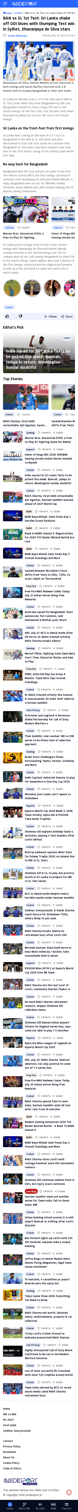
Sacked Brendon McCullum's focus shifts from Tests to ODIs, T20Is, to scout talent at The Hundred (47, 574)
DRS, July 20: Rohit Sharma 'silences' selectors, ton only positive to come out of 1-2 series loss (47, 1064)
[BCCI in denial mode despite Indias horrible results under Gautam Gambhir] (13, 892)
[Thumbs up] (7, 316)
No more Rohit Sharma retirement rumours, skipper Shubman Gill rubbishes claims (46, 1006)
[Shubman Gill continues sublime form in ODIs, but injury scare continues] (13, 1178)
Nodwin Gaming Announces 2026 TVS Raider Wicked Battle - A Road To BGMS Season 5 (49, 1126)
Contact (8, 1441)
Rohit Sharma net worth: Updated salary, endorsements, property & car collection (48, 1316)
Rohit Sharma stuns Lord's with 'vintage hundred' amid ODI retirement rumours (49, 1163)
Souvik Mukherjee (17, 35)
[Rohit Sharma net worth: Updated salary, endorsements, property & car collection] (13, 1313)
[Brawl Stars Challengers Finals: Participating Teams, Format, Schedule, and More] (13, 757)
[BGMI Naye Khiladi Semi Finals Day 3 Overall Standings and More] (13, 553)
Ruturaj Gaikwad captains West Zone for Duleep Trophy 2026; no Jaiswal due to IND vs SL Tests (50, 856)
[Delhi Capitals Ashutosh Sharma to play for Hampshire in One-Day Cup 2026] (13, 776)
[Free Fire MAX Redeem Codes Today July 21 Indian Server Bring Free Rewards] (13, 592)
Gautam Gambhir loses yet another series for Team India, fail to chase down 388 (47, 1200)
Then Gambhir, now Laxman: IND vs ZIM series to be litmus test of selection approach (49, 740)
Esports (58, 227)
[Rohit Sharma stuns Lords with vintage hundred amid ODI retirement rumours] (13, 1160)
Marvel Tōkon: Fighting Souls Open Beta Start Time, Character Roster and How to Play (50, 657)
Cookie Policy (11, 1463)
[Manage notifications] (69, 1492)
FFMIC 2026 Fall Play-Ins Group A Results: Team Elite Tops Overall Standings (45, 678)
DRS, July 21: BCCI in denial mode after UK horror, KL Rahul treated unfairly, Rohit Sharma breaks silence (49, 637)
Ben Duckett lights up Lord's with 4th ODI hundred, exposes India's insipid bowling (49, 1242)
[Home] (25, 4)
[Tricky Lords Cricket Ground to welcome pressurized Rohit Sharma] (13, 1332)
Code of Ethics (12, 1468)
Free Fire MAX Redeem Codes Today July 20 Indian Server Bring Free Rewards (47, 1084)
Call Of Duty (33, 710)
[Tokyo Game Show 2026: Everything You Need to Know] (13, 1295)
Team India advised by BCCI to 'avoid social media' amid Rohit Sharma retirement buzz (48, 1391)
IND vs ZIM (24, 1508)
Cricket (9, 307)
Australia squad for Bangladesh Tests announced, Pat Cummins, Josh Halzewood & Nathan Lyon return (49, 616)
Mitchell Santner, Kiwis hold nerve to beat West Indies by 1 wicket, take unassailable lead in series (48, 951)
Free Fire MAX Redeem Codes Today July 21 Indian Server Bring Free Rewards (47, 595)
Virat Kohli (9, 1425)
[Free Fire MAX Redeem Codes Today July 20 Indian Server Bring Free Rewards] (13, 1081)
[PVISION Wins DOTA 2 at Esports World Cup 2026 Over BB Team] (13, 967)
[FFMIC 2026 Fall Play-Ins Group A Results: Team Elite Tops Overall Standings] (13, 675)
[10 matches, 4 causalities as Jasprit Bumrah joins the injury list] (13, 1278)
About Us (8, 1457)
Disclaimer (9, 1452)
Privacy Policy (11, 1446)
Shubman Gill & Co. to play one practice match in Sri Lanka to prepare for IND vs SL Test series (49, 877)
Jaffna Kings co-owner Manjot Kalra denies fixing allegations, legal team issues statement (48, 1262)
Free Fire (31, 586)
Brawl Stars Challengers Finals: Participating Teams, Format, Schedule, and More (49, 761)
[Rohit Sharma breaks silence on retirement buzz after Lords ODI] (13, 930)
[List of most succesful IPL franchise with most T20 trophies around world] (13, 1369)
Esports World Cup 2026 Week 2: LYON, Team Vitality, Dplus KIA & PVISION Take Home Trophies (49, 815)
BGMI (29, 511)
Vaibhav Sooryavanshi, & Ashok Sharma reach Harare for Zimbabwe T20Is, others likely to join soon (49, 914)
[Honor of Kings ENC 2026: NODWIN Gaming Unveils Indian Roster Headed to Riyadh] (13, 455)
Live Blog (31, 1191)
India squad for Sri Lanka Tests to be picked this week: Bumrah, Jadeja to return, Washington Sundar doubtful (38, 359)
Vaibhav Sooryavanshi (17, 1430)
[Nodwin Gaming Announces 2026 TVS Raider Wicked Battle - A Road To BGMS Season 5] (13, 1122)
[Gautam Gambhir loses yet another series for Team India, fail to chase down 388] (13, 1197)
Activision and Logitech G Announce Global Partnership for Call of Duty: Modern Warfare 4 (47, 719)
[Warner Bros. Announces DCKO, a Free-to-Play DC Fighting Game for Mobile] (13, 437)
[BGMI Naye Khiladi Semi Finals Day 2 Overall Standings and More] (13, 1141)
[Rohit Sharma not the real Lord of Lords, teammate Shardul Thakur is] (13, 984)
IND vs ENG (9, 1414)
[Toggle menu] (5, 4)
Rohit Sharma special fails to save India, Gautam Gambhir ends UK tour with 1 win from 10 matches (48, 1105)
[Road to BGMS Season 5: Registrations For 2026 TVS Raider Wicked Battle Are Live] (13, 534)
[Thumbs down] (20, 316)
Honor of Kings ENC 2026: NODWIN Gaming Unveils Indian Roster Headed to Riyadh (48, 458)
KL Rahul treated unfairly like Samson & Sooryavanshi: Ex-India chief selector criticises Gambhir (49, 698)
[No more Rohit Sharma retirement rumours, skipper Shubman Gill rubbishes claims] (13, 1002)
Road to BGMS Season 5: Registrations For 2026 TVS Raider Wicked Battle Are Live (49, 537)
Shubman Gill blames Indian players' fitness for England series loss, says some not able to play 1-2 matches (48, 1026)
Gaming (9, 227)
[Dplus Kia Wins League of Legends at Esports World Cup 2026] (13, 1042)
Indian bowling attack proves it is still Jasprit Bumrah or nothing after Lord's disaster (49, 1221)
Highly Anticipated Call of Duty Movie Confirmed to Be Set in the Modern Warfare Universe (48, 1354)
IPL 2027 (8, 1419)
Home (6, 1408)
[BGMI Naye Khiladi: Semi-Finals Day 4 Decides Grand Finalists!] (13, 515)
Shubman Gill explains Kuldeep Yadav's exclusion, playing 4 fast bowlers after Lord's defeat (49, 835)
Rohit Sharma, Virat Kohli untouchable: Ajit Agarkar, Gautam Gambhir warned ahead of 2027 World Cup (25, 423)
